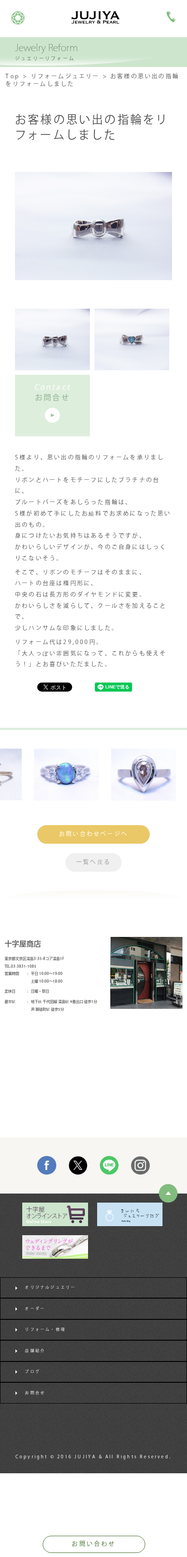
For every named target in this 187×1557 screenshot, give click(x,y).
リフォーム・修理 (45, 1329)
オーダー (35, 1308)
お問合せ (35, 1392)
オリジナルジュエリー (50, 1287)
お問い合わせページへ (93, 834)
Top (12, 76)
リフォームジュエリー (65, 76)
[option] (55, 774)
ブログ (32, 1371)
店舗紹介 (35, 1350)
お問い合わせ (94, 1544)
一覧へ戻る (93, 862)
